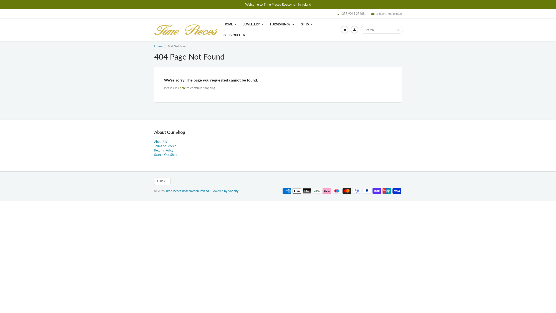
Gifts (305, 24)
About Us (160, 141)
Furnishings (280, 24)
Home (228, 24)
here (183, 88)
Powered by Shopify (225, 191)
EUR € (161, 181)
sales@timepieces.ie (389, 13)
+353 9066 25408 (352, 13)
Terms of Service (165, 146)
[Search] (397, 30)
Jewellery (251, 24)
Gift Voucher (234, 35)
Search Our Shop (165, 154)
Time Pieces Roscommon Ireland (187, 191)
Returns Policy (163, 150)
